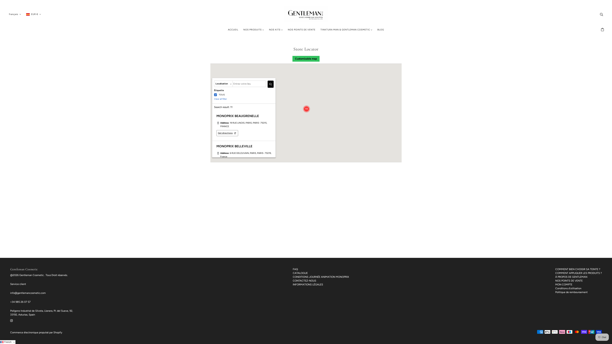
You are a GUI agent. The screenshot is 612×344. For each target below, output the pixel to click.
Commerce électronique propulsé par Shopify (36, 332)
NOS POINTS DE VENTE (569, 280)
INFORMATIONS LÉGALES (308, 284)
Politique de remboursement (571, 292)
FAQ (295, 269)
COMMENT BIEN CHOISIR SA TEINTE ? (577, 269)
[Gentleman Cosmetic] (306, 14)
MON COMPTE (563, 284)
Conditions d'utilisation (568, 288)
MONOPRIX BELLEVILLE (234, 146)
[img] (601, 14)
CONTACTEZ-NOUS (304, 280)
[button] (306, 109)
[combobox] (249, 84)
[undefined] (271, 84)
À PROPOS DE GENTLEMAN (571, 276)
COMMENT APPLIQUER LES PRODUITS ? (578, 273)
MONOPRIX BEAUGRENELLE (237, 116)
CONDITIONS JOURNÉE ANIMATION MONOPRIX (321, 276)
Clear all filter (220, 99)
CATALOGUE (300, 273)
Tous (222, 94)
